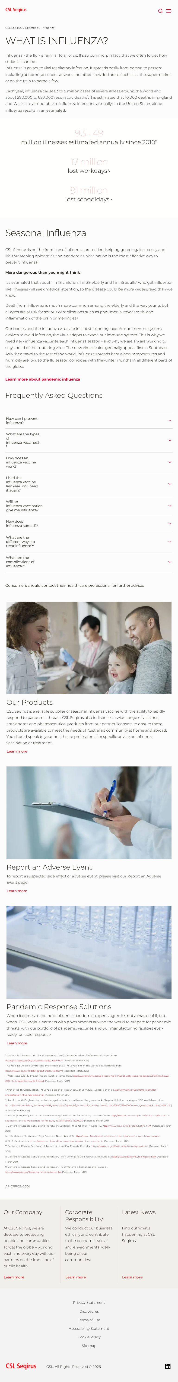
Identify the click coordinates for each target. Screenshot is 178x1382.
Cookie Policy (89, 1337)
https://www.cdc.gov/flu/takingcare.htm (133, 1156)
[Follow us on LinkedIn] (168, 1366)
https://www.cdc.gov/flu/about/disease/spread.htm (120, 1146)
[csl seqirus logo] (20, 1366)
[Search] (160, 10)
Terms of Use (89, 1320)
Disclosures (89, 1311)
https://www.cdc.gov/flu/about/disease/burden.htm (34, 1060)
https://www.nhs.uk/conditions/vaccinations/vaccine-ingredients (66, 1141)
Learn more (17, 751)
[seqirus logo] (16, 10)
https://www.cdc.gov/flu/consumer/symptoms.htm (33, 1172)
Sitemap (89, 1345)
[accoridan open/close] (131, 420)
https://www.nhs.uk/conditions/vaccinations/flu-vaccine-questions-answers (117, 1136)
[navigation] (168, 10)
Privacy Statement (89, 1302)
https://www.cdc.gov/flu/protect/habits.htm (126, 1126)
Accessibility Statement (89, 1328)
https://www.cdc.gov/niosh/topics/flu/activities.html (34, 1070)
